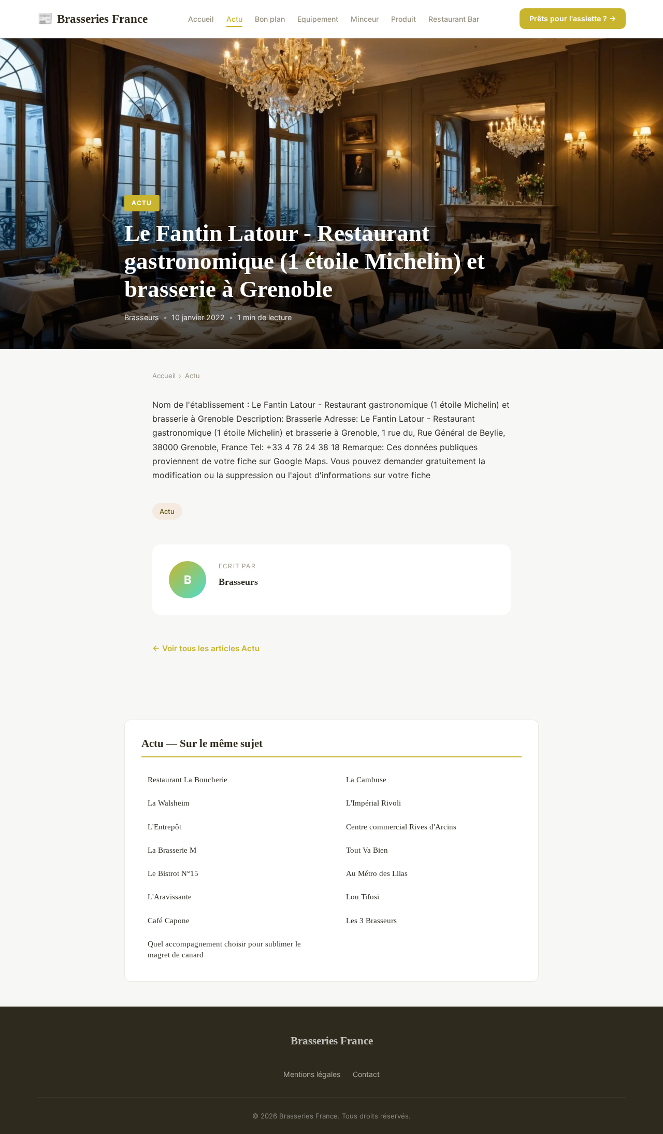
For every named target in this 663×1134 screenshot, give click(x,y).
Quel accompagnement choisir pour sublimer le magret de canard (224, 949)
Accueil (201, 19)
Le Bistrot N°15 (173, 873)
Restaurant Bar (453, 19)
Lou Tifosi (362, 896)
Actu (234, 19)
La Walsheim (169, 802)
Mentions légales (311, 1074)
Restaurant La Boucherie (187, 779)
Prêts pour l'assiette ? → (572, 18)
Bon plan (270, 19)
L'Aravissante (170, 896)
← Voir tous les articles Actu (206, 648)
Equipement (317, 19)
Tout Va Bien (367, 849)
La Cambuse (366, 779)
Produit (403, 19)
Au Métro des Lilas (377, 873)
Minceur (365, 19)
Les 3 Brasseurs (371, 920)
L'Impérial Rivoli (373, 802)
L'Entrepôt (164, 826)
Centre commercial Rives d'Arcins (401, 826)
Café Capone (169, 920)
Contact (366, 1074)
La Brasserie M (172, 849)
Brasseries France (92, 18)
